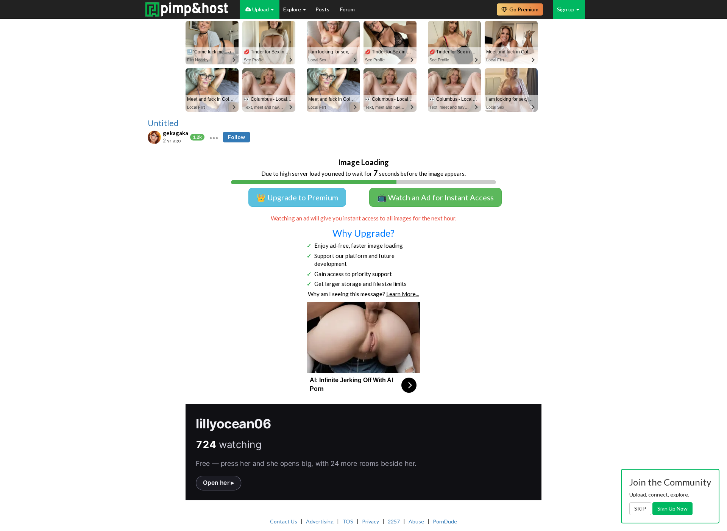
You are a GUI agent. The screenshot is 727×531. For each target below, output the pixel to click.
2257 (394, 521)
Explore (292, 9)
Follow (236, 137)
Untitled (163, 123)
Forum (347, 9)
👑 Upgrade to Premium (297, 197)
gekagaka (175, 133)
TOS (347, 521)
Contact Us (283, 521)
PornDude (445, 521)
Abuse (416, 521)
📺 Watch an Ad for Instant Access (435, 197)
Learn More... (402, 293)
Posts (323, 9)
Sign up (566, 9)
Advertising (320, 521)
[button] (213, 137)
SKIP (640, 508)
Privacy (370, 521)
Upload (260, 9)
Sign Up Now (672, 508)
